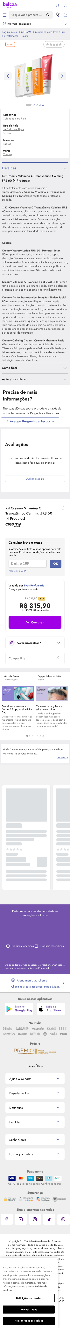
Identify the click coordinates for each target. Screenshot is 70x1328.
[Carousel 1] (27, 736)
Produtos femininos (22, 946)
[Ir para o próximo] (62, 76)
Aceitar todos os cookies (29, 1321)
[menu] (5, 15)
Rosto (25, 36)
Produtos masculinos (52, 946)
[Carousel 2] (30, 736)
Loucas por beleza (21, 1154)
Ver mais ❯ (62, 757)
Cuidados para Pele (47, 32)
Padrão (7, 144)
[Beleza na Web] (10, 5)
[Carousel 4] (37, 736)
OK (55, 563)
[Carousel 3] (33, 736)
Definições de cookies (29, 1298)
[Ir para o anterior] (8, 76)
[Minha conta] (57, 5)
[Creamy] (13, 525)
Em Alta (14, 1122)
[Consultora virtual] (57, 15)
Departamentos (19, 1093)
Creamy (7, 154)
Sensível (7, 133)
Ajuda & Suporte (20, 1079)
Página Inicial (10, 32)
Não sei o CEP (17, 571)
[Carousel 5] (40, 736)
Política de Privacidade (39, 968)
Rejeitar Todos (29, 1309)
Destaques (16, 1107)
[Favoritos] (65, 5)
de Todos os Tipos (13, 129)
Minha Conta (17, 1140)
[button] (35, 622)
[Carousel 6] (43, 736)
